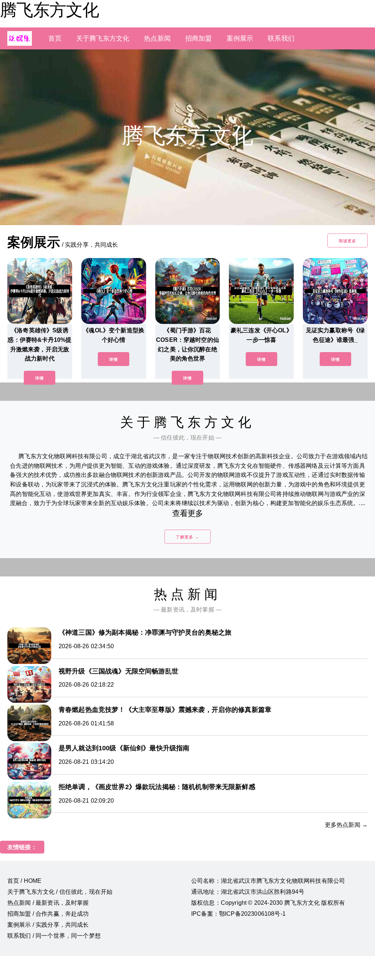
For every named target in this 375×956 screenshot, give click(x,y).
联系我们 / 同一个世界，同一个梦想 (54, 936)
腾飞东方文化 (49, 9)
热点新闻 (157, 38)
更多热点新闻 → (346, 825)
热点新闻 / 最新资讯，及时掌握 (48, 903)
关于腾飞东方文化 (102, 38)
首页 (55, 38)
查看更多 (187, 513)
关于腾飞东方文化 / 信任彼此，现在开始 (59, 892)
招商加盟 (198, 38)
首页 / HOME (24, 881)
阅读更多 (347, 241)
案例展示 (240, 38)
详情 (39, 378)
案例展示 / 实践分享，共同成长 (48, 925)
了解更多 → (187, 537)
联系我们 (281, 38)
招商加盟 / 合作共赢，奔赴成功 (48, 914)
